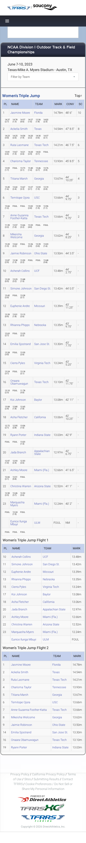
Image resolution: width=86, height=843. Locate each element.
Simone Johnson (21, 288)
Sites (27, 779)
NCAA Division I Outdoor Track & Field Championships (41, 50)
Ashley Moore (18, 470)
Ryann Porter (18, 435)
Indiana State (42, 435)
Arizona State (42, 486)
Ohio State (40, 253)
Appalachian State (42, 452)
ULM (37, 522)
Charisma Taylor (20, 161)
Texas (38, 128)
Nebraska (40, 325)
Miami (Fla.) (41, 470)
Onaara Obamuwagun (19, 382)
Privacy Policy (19, 774)
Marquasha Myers (17, 504)
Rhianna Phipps (20, 325)
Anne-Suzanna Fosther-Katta (19, 217)
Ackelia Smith (19, 128)
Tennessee (41, 161)
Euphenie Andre (20, 306)
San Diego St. (42, 288)
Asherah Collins (20, 270)
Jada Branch (18, 452)
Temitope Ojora (20, 197)
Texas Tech (41, 145)
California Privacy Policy (48, 774)
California (40, 417)
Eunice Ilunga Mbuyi (18, 523)
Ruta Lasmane (19, 145)
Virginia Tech (42, 363)
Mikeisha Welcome (16, 236)
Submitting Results (46, 779)
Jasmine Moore (20, 112)
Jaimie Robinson (20, 253)
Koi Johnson (18, 399)
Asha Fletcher (19, 417)
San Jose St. (42, 344)
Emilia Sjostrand (20, 344)
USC (37, 197)
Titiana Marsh (19, 178)
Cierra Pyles (17, 363)
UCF (36, 270)
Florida (38, 112)
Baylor (38, 399)
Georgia (39, 178)
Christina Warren (20, 486)
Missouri (39, 306)
